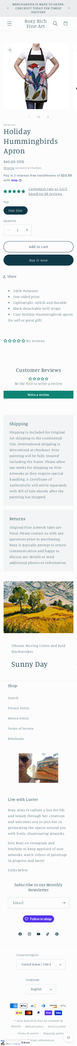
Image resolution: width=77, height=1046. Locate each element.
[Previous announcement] (8, 8)
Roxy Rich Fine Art (36, 1020)
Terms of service (28, 1033)
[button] (9, 23)
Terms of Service (21, 728)
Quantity (10, 221)
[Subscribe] (63, 902)
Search (13, 698)
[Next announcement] (69, 8)
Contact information (40, 1040)
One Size (15, 210)
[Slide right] (48, 117)
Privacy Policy (18, 708)
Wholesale (16, 739)
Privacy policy (57, 1026)
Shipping (9, 167)
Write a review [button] (38, 395)
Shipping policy (53, 1033)
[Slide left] (29, 117)
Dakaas (26, 1042)
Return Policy (18, 718)
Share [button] (12, 276)
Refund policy (34, 1026)
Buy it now (38, 260)
